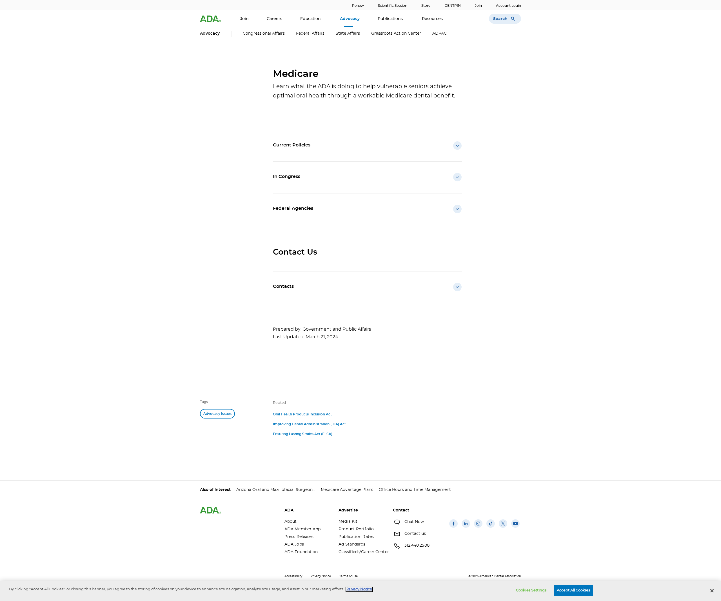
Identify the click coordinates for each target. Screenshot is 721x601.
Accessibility (293, 576)
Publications (391, 19)
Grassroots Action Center (396, 33)
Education (311, 19)
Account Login (508, 5)
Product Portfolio (356, 529)
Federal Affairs (310, 33)
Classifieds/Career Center (361, 552)
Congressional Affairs (264, 33)
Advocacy (350, 19)
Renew (358, 5)
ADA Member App (302, 529)
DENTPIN (452, 5)
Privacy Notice (321, 576)
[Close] (712, 590)
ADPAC (439, 33)
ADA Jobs (294, 544)
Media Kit (348, 522)
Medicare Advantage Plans (347, 490)
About (290, 522)
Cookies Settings (531, 590)
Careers (274, 19)
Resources (433, 19)
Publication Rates (356, 537)
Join (478, 5)
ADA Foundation (301, 552)
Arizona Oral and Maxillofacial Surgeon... (275, 490)
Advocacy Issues (217, 413)
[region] (360, 591)
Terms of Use (348, 576)
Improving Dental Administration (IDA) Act (309, 424)
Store (425, 5)
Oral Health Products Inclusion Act (302, 414)
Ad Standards (352, 544)
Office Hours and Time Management (415, 490)
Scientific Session (392, 5)
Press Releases (298, 537)
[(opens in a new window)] (453, 528)
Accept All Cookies (573, 590)
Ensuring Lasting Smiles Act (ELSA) (302, 434)
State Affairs (348, 33)
